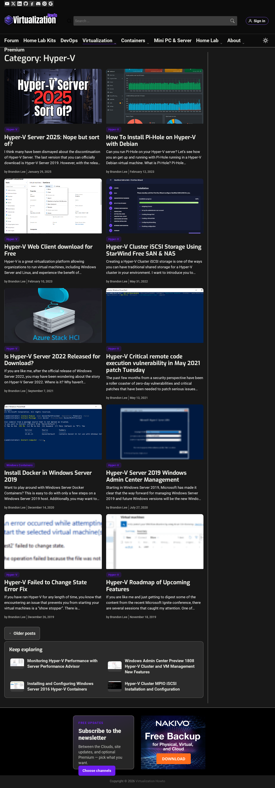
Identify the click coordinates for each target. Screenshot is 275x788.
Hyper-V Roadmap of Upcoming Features (148, 585)
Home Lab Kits (39, 40)
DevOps (69, 40)
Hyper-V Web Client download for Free (48, 250)
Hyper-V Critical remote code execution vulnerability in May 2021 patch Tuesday (153, 363)
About (234, 40)
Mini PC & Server (172, 40)
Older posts (24, 633)
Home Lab (207, 40)
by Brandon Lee (15, 171)
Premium (14, 50)
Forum (11, 40)
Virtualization (97, 40)
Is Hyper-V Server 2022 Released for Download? (52, 360)
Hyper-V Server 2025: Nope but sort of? (51, 140)
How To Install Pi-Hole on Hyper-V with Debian (151, 140)
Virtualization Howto (150, 781)
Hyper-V (11, 129)
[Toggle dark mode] (265, 40)
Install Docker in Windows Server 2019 (48, 476)
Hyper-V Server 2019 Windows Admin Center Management (146, 476)
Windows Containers (19, 465)
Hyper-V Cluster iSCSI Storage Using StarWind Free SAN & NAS (153, 250)
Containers (133, 40)
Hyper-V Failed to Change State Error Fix (45, 585)
